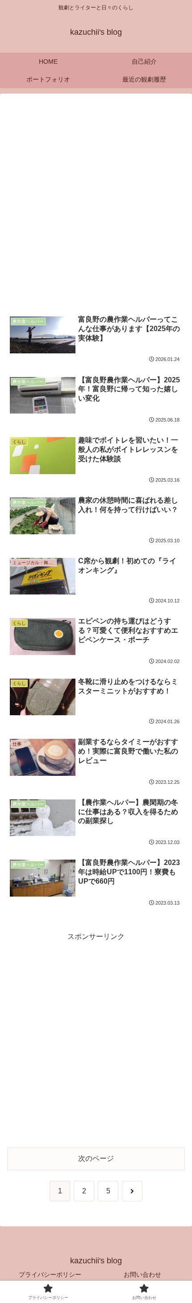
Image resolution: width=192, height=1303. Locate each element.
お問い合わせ (142, 1274)
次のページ (96, 1158)
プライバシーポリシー (50, 1274)
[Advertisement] (96, 203)
